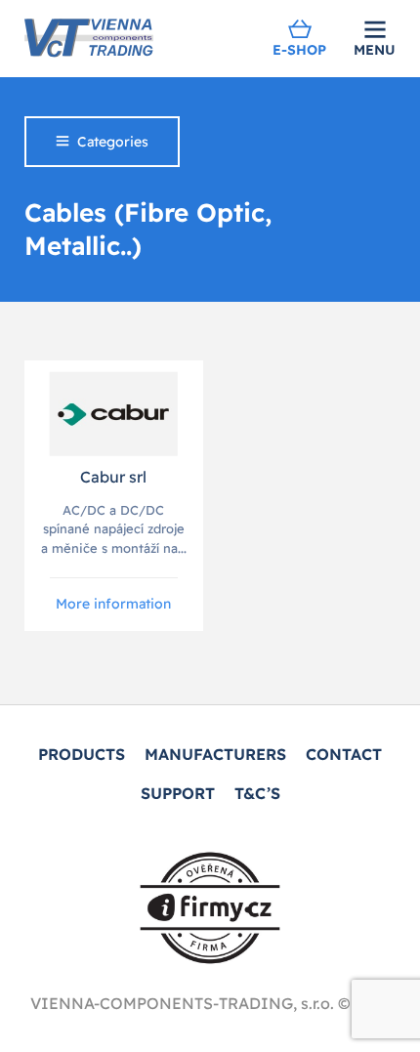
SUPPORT (178, 793)
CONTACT (344, 754)
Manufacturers (215, 754)
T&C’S (257, 793)
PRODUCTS (81, 754)
